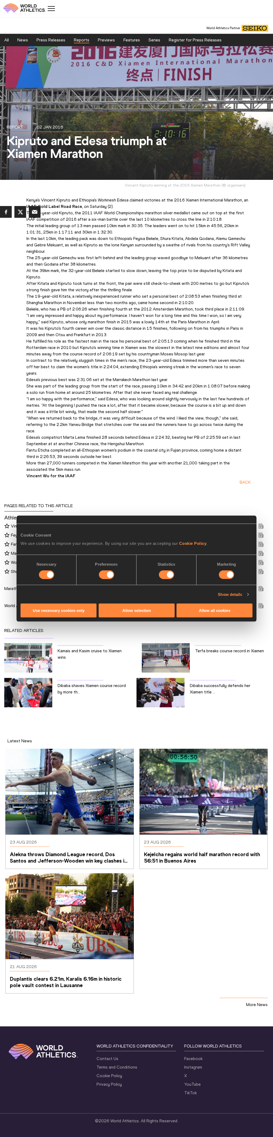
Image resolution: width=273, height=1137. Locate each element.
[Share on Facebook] (6, 212)
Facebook (193, 1058)
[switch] (106, 574)
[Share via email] (35, 212)
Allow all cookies (214, 610)
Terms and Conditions (117, 1067)
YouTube (192, 1084)
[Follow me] (7, 526)
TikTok (190, 1092)
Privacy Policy (109, 1084)
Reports (81, 39)
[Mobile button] (51, 8)
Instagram (193, 1067)
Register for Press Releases (195, 39)
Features (131, 39)
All (6, 39)
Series (154, 39)
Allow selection (136, 610)
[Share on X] (20, 212)
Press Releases (51, 39)
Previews (106, 39)
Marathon (13, 588)
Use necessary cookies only (59, 610)
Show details (230, 594)
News (22, 39)
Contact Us (107, 1058)
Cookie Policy (193, 543)
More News (257, 1004)
